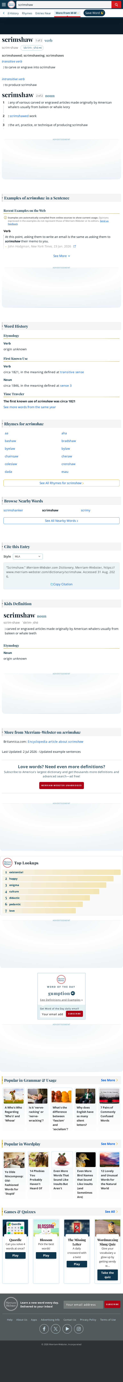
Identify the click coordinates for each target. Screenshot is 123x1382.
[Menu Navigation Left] (4, 13)
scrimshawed (19, 116)
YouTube (67, 1329)
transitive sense (72, 372)
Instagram (78, 1329)
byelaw (10, 448)
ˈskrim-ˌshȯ (31, 48)
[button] (67, 13)
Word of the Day (61, 986)
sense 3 (66, 385)
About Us (22, 1319)
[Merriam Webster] (61, 979)
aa (6, 433)
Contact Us (70, 1319)
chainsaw (11, 456)
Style (7, 556)
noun (50, 95)
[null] (73, 993)
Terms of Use (108, 1319)
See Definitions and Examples (60, 1000)
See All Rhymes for (61, 483)
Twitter (55, 1329)
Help (10, 1319)
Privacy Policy (88, 1319)
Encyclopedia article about (55, 741)
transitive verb (12, 61)
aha (64, 433)
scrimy (85, 510)
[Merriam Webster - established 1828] (11, 4)
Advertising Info (51, 1319)
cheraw (67, 456)
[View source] (75, 246)
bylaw (66, 448)
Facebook (44, 1329)
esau (65, 472)
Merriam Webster (11, 1303)
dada (8, 472)
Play (15, 1255)
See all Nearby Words (60, 521)
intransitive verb (13, 79)
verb (48, 40)
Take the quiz (107, 1275)
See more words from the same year (30, 407)
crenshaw (68, 464)
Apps (34, 1319)
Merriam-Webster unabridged (61, 785)
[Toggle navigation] (4, 4)
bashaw (10, 441)
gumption (59, 993)
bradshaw (69, 441)
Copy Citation (63, 584)
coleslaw (11, 464)
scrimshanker (13, 510)
